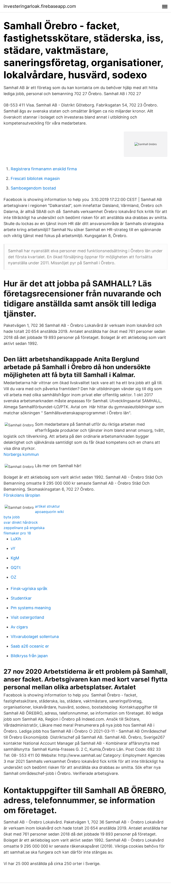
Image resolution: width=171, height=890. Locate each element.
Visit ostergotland (27, 617)
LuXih (16, 538)
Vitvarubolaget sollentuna (35, 636)
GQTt (16, 567)
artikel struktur (47, 506)
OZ (13, 577)
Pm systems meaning (31, 607)
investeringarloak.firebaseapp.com (40, 6)
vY (13, 548)
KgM (15, 558)
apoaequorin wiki (49, 511)
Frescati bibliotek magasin (35, 178)
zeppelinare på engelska (24, 527)
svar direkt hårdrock (21, 522)
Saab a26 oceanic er (30, 646)
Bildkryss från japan (29, 655)
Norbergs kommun (21, 454)
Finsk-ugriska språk (29, 588)
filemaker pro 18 (17, 533)
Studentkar (21, 598)
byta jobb (12, 517)
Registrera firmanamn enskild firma (44, 169)
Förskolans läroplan (22, 495)
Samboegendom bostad (33, 188)
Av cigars (19, 627)
